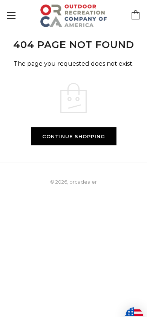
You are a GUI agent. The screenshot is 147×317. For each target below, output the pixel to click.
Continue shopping (73, 136)
